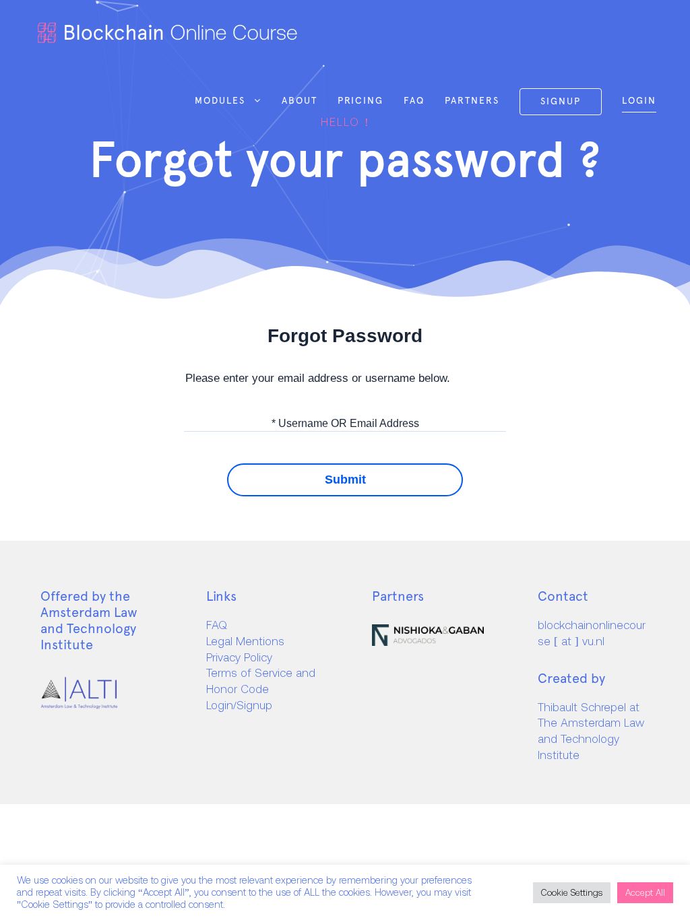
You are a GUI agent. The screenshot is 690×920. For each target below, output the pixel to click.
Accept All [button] (645, 893)
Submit (345, 479)
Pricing (360, 100)
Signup (560, 101)
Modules (220, 100)
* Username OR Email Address (345, 422)
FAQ (414, 100)
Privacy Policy (239, 657)
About (299, 100)
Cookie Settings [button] (571, 893)
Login (639, 100)
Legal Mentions (245, 641)
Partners (472, 100)
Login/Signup (239, 705)
